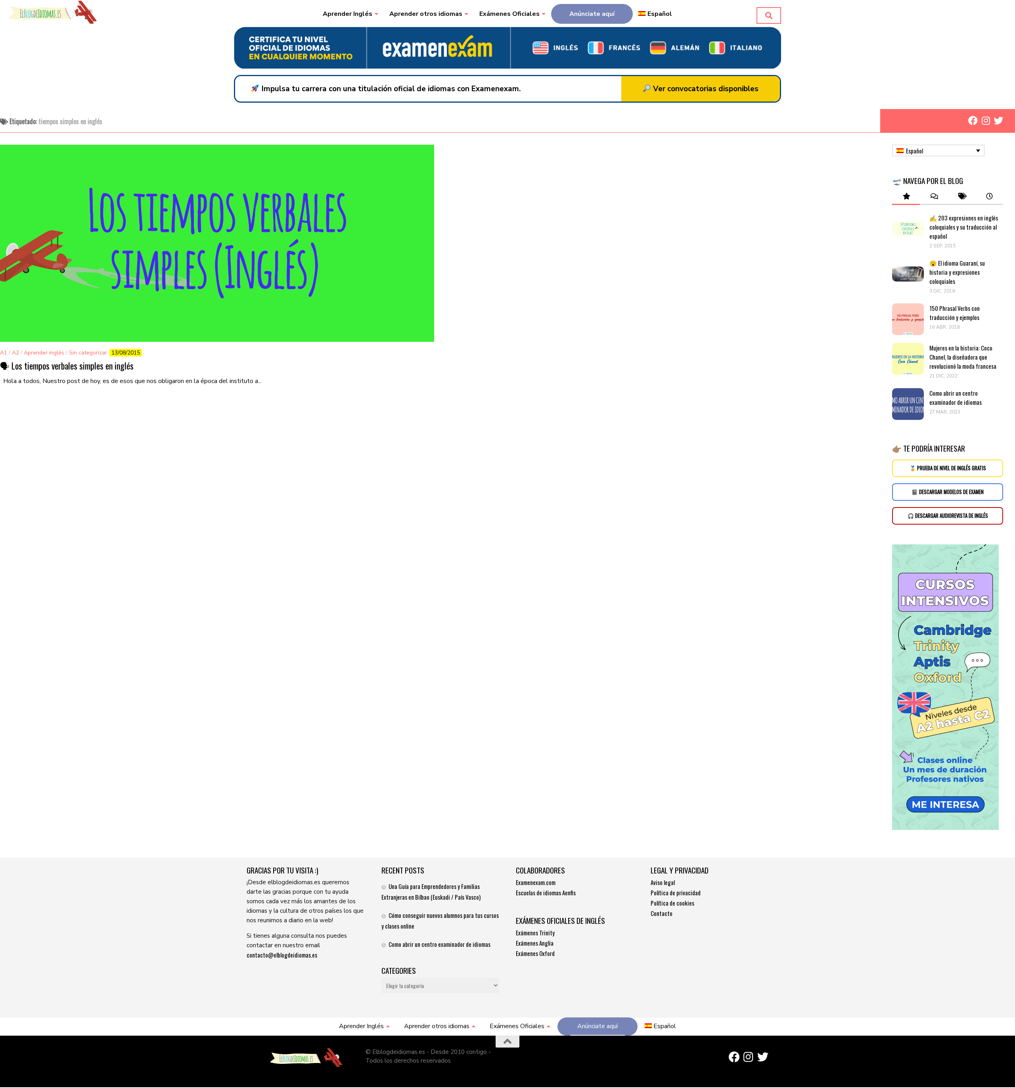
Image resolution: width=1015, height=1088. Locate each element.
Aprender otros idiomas (425, 14)
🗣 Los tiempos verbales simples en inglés (67, 365)
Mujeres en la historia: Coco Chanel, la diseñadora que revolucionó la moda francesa (963, 356)
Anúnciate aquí (592, 14)
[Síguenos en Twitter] (998, 120)
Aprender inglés (44, 352)
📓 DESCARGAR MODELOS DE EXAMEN (948, 492)
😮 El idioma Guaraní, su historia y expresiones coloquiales (957, 272)
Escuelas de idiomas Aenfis (546, 892)
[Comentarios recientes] (934, 196)
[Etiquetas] (961, 196)
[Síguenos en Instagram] (985, 120)
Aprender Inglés (347, 14)
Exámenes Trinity (535, 932)
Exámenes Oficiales (509, 14)
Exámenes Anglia (534, 943)
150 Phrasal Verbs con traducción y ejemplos (954, 313)
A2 (15, 352)
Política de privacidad (676, 892)
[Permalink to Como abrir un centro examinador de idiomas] (908, 404)
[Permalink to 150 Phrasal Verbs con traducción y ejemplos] (908, 319)
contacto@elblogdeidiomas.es (282, 954)
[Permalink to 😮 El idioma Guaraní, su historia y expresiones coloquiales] (908, 274)
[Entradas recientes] (989, 196)
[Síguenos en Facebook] (973, 120)
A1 (3, 352)
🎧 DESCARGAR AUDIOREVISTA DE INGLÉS (948, 515)
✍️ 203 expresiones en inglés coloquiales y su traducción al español (963, 226)
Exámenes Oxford (535, 953)
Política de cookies (672, 902)
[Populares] (906, 196)
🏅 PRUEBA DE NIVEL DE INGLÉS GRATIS (948, 468)
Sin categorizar (88, 352)
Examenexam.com (535, 882)
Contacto (661, 913)
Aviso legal (663, 882)
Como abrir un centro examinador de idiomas (955, 397)
